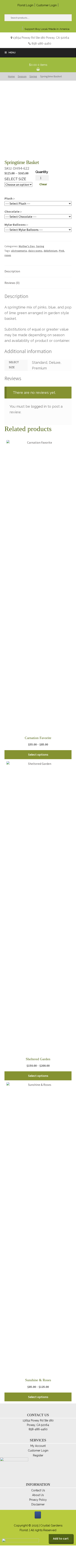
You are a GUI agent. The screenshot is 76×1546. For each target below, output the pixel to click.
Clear (43, 184)
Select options (38, 754)
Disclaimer (38, 1504)
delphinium (50, 250)
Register (38, 1455)
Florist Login (25, 5)
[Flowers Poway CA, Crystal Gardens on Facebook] (38, 1514)
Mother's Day (27, 246)
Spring (40, 246)
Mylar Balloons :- (16, 224)
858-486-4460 (41, 43)
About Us (38, 1495)
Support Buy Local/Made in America (47, 28)
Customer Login (46, 5)
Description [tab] (12, 271)
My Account (38, 1445)
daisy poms (35, 250)
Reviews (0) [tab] (11, 283)
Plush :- (9, 198)
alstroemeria (19, 250)
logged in (39, 406)
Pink (61, 250)
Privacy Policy (38, 1499)
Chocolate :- (13, 211)
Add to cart (61, 1538)
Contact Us (38, 1490)
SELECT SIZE (15, 179)
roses (7, 255)
